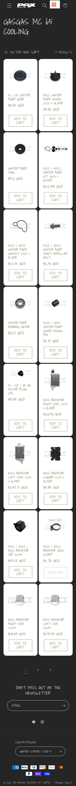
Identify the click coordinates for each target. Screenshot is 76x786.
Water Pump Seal (17, 170)
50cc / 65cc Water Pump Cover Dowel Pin (53, 329)
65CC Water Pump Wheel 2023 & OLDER (53, 99)
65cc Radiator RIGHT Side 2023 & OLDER (55, 404)
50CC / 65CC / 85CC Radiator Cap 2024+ (18, 551)
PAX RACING (19, 783)
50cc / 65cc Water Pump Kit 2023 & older (52, 175)
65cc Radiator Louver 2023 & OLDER (53, 478)
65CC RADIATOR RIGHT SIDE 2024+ (18, 624)
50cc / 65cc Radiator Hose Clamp (53, 551)
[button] (9, 5)
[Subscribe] (64, 705)
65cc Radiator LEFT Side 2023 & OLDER (19, 478)
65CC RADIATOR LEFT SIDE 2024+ (53, 624)
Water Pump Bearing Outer (19, 325)
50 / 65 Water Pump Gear (19, 97)
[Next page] (50, 670)
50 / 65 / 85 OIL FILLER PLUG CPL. (19, 389)
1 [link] (25, 670)
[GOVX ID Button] (55, 4)
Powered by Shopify (39, 783)
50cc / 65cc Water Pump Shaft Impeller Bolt (55, 252)
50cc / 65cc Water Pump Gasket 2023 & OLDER (19, 252)
